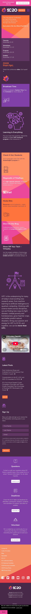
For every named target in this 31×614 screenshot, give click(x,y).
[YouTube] (18, 578)
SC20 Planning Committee (8, 565)
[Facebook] (3, 578)
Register (21, 10)
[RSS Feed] (28, 578)
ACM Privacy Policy (6, 568)
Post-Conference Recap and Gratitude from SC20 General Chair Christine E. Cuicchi (13, 372)
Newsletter (4, 555)
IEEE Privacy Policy (6, 570)
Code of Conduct (6, 551)
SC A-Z (3, 558)
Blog (4, 397)
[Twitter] (8, 578)
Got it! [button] (3, 612)
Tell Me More (15, 540)
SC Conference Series (7, 560)
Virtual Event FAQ (22, 3)
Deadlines (14, 510)
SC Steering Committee (7, 563)
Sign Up (5, 450)
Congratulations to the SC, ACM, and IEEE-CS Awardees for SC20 (13, 378)
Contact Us (15, 481)
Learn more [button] (19, 607)
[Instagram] (23, 578)
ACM (18, 442)
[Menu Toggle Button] (28, 10)
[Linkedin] (13, 578)
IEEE (23, 442)
